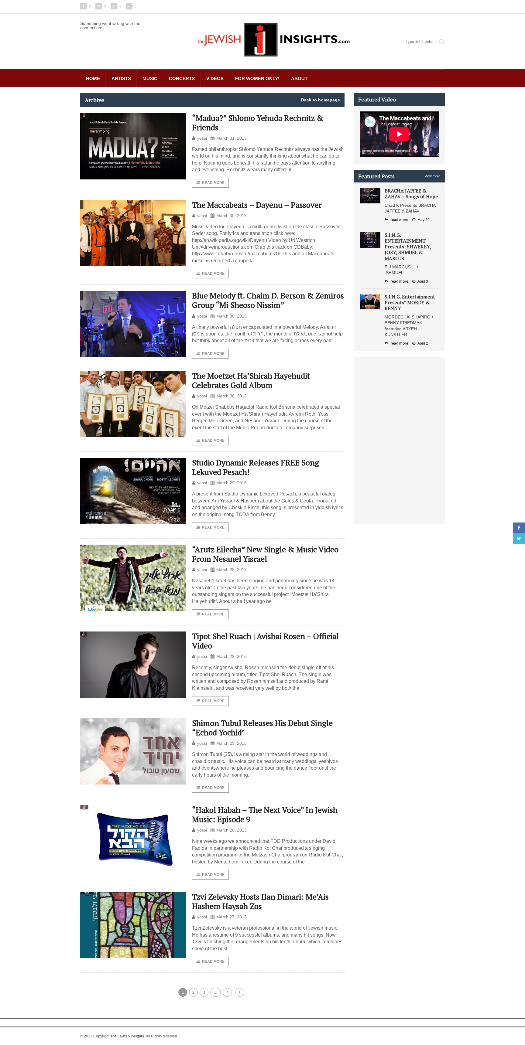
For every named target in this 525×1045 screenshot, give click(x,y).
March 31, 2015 (231, 138)
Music (149, 78)
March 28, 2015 (231, 830)
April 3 (422, 281)
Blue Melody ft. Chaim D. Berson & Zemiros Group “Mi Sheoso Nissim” (268, 300)
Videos (215, 78)
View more (432, 176)
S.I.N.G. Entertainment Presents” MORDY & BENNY (410, 302)
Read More (213, 183)
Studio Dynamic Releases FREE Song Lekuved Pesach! (255, 467)
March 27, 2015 (231, 916)
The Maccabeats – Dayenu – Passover (257, 204)
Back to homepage (320, 100)
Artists (121, 78)
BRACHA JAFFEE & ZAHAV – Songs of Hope (411, 193)
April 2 (422, 343)
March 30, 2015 (231, 215)
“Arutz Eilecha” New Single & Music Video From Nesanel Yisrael (265, 554)
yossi (202, 138)
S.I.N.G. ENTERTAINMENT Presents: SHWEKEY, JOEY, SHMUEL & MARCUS (408, 247)
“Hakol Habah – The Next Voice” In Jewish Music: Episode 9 (265, 814)
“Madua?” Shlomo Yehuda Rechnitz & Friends (257, 122)
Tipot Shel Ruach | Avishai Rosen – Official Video (265, 641)
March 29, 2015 (231, 482)
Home (93, 78)
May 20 (423, 220)
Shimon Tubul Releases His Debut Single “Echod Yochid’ (262, 727)
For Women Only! (257, 78)
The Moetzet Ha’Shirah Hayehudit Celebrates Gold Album (251, 380)
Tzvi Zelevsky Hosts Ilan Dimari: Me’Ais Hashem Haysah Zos (260, 901)
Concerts (182, 78)
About (299, 78)
